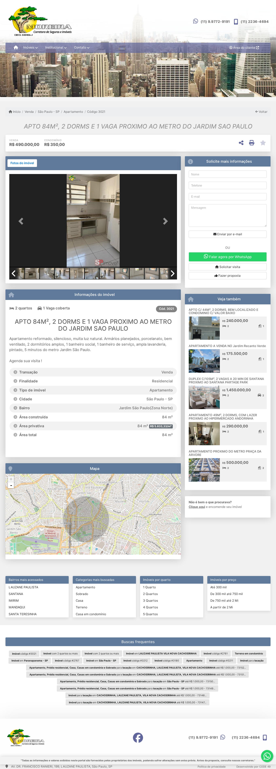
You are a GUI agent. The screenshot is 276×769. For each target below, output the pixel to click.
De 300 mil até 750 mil (226, 594)
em (161, 653)
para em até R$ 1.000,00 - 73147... (137, 702)
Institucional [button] (54, 47)
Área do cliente (244, 48)
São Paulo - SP (49, 112)
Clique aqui (197, 507)
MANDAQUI (17, 607)
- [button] (11, 485)
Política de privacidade (212, 766)
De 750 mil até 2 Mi (224, 600)
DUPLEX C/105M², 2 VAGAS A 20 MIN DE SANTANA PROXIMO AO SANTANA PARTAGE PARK (226, 380)
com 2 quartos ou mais (60, 653)
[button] (21, 221)
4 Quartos (150, 607)
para (251, 660)
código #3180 (167, 660)
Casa (79, 600)
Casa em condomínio (91, 614)
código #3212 (135, 660)
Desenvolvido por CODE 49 (253, 766)
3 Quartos (150, 600)
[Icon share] (138, 737)
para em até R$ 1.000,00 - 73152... (137, 667)
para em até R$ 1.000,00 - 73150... (137, 681)
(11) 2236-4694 (255, 22)
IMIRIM (14, 600)
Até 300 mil (218, 587)
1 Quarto (149, 587)
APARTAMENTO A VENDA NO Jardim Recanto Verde (227, 346)
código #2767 (67, 660)
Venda (29, 112)
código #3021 (24, 653)
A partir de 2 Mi (221, 607)
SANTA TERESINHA (23, 614)
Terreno (81, 607)
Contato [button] (80, 47)
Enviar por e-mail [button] (229, 234)
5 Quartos (150, 614)
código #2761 (216, 653)
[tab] (22, 163)
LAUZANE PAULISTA (23, 587)
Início (16, 112)
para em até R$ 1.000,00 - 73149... (137, 688)
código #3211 (221, 660)
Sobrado (82, 594)
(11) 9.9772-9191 (215, 22)
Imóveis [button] (28, 47)
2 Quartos (150, 594)
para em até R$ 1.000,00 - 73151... (137, 674)
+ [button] (11, 479)
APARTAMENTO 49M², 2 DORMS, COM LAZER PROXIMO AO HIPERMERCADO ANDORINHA (223, 416)
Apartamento (73, 112)
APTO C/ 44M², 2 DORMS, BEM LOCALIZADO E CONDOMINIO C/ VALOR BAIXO (223, 311)
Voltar (263, 112)
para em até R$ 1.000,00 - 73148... (137, 695)
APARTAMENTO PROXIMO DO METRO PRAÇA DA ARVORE (225, 453)
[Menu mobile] (16, 47)
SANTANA (16, 594)
